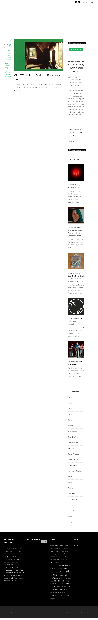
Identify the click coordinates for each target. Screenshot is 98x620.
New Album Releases (75, 471)
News (51, 22)
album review (53, 566)
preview (53, 592)
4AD (51, 545)
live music (53, 584)
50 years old (61, 557)
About (86, 22)
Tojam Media (13, 612)
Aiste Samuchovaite (63, 559)
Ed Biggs (8, 45)
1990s (70, 414)
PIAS (57, 589)
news (65, 586)
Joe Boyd (8, 74)
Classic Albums (63, 22)
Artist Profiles (72, 431)
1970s (70, 403)
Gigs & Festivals (73, 454)
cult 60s (6, 66)
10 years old (56, 545)
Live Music (76, 22)
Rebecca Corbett (60, 592)
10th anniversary (64, 545)
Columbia (52, 572)
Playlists (32, 22)
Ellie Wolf (60, 575)
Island (9, 72)
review (54, 595)
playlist (61, 589)
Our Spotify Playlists (76, 49)
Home (12, 22)
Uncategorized (73, 499)
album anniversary (63, 563)
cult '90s (58, 572)
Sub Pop (63, 595)
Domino (62, 572)
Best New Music (73, 437)
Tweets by (71, 141)
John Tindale (59, 580)
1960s (9, 51)
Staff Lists (71, 494)
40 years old (60, 554)
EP (64, 575)
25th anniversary (60, 551)
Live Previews (72, 465)
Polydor (65, 589)
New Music (60, 586)
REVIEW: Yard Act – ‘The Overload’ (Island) (75, 321)
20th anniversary (64, 548)
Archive (70, 426)
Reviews (42, 22)
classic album (63, 568)
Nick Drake (8, 76)
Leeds (67, 581)
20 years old (54, 548)
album (54, 562)
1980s (70, 409)
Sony (60, 595)
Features (21, 22)
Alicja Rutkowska (63, 565)
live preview (61, 584)
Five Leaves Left (7, 70)
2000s (70, 420)
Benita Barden (54, 569)
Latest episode (73, 460)
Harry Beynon (63, 578)
